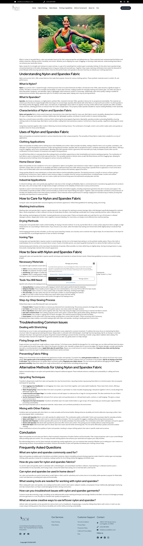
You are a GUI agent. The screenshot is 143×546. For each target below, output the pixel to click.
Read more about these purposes (66, 274)
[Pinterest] (128, 1)
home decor (48, 166)
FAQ (97, 8)
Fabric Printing (42, 8)
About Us (91, 8)
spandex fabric (30, 78)
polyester (56, 421)
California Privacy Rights (84, 531)
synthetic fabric (31, 88)
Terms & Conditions (83, 522)
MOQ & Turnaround (80, 8)
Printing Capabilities (65, 8)
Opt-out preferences (70, 282)
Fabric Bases (53, 8)
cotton (43, 417)
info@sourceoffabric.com (25, 2)
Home (34, 8)
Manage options (83, 279)
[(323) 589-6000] (44, 1)
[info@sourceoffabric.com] (15, 1)
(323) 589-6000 (50, 2)
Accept (60, 279)
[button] (94, 263)
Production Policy (82, 528)
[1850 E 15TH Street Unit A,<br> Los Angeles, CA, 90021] (97, 523)
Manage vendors (54, 274)
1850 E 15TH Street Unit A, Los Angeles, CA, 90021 (108, 523)
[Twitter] (101, 538)
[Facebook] (121, 1)
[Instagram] (124, 1)
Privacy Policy (81, 525)
